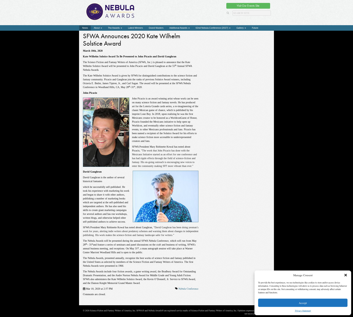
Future (255, 28)
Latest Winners (135, 28)
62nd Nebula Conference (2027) (212, 28)
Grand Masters (156, 28)
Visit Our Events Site (248, 6)
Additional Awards (178, 28)
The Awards (114, 28)
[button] (345, 275)
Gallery (240, 28)
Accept (303, 303)
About (97, 28)
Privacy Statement (303, 310)
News (85, 28)
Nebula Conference (188, 288)
